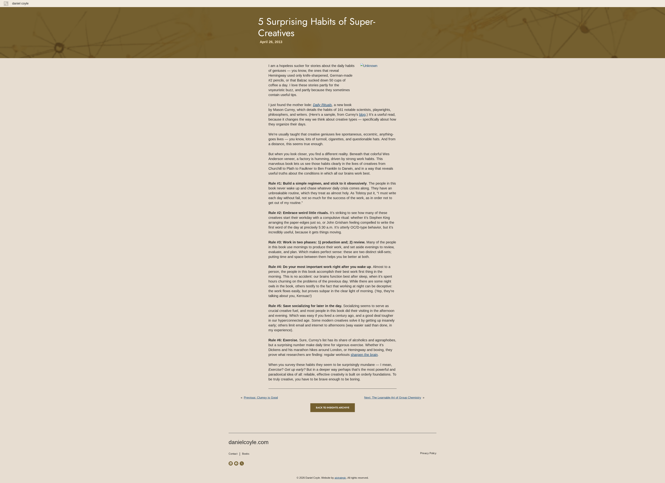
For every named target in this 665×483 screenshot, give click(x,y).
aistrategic (340, 477)
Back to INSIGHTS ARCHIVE (332, 407)
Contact (233, 453)
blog (362, 114)
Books (245, 453)
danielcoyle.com (249, 442)
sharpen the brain (364, 355)
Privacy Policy (428, 453)
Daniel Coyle (20, 3)
